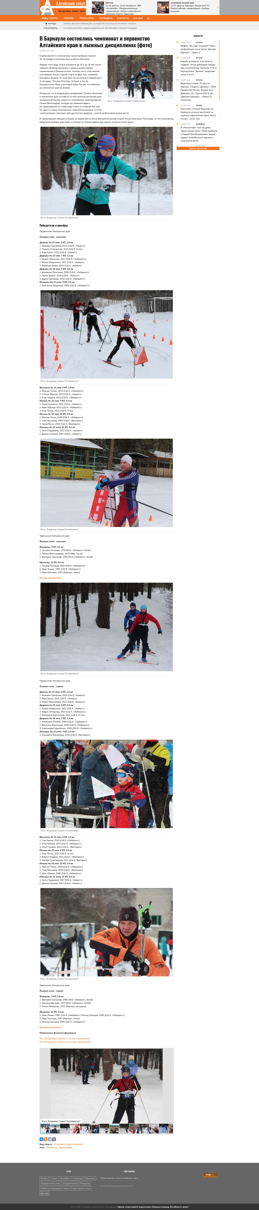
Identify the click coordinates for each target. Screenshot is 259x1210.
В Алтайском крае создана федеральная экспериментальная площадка (100, 28)
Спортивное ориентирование (68, 1144)
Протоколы (51, 1147)
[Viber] (54, 1139)
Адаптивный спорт (81, 1188)
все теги (45, 1193)
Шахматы (90, 1178)
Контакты (123, 18)
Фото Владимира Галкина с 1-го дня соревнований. (65, 1038)
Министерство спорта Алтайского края (119, 1178)
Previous (90, 7)
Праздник (84, 1183)
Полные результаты (50, 578)
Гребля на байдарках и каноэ (55, 1188)
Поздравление (70, 1183)
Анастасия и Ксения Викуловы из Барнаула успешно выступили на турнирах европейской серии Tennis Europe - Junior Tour (198, 114)
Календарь (106, 18)
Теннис (54, 1178)
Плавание (78, 1178)
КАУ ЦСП (138, 18)
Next (217, 7)
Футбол (44, 1178)
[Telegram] (50, 1139)
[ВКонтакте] (41, 1139)
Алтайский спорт (70, 3)
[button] (170, 1051)
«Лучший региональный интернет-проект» (100, 24)
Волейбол (65, 1178)
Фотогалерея (65, 1147)
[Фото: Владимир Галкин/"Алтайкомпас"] (106, 171)
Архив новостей (198, 148)
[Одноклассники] (45, 1139)
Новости (198, 36)
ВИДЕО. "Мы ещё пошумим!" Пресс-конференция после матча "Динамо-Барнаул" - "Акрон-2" (199, 49)
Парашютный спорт (50, 1183)
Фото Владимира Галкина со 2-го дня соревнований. (66, 1042)
